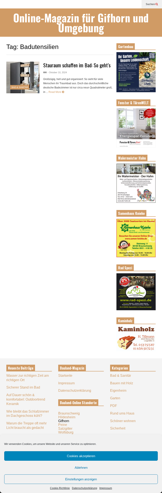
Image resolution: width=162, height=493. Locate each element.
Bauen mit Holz (121, 383)
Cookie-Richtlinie (60, 488)
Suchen (150, 4)
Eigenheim (118, 390)
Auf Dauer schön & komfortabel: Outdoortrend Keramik (25, 399)
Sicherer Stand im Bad (23, 387)
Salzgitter (65, 428)
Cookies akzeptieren (81, 456)
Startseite (65, 375)
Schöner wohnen (123, 421)
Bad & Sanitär (20, 87)
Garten (115, 398)
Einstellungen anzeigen (81, 479)
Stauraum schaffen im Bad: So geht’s (77, 65)
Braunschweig (69, 413)
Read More (55, 92)
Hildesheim (66, 417)
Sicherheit (117, 428)
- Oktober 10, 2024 (57, 72)
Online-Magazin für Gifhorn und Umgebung (81, 23)
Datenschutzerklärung (84, 488)
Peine (62, 425)
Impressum (105, 488)
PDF (113, 406)
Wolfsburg (65, 432)
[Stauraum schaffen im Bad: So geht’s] (22, 77)
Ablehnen (81, 467)
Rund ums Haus (122, 413)
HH (45, 72)
